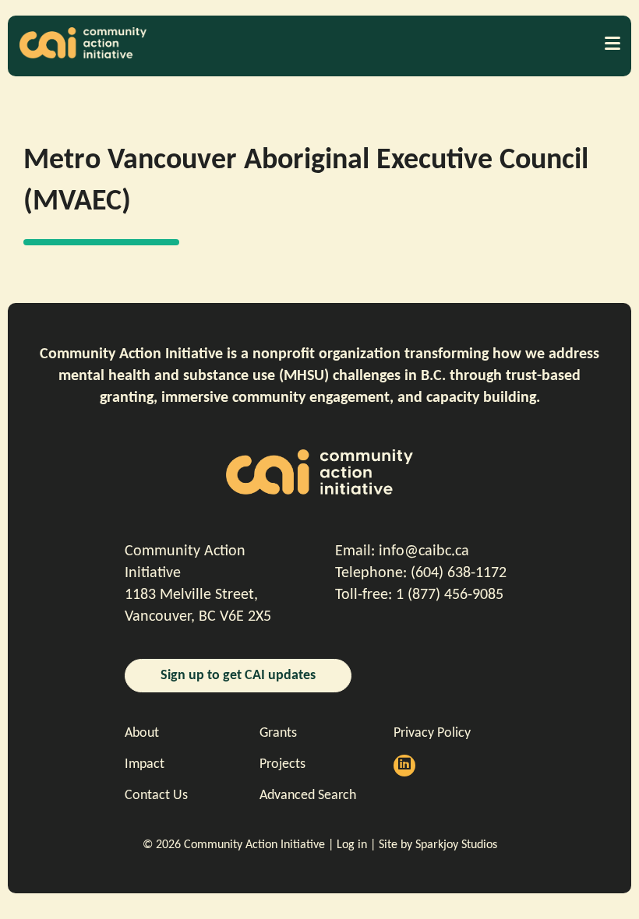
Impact (144, 764)
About (142, 733)
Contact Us (156, 795)
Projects (282, 764)
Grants (278, 733)
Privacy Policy (432, 733)
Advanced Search (307, 795)
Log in (352, 845)
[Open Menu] (611, 43)
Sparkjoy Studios (456, 845)
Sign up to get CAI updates (238, 675)
